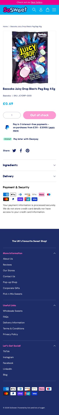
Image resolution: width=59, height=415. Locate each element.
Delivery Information (14, 322)
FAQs (5, 316)
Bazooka (7, 95)
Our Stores (9, 270)
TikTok (6, 351)
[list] (29, 57)
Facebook (8, 363)
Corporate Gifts (11, 288)
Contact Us (9, 276)
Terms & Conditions (13, 328)
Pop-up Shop (10, 282)
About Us (8, 258)
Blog (5, 374)
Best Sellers (36, 2)
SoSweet (13, 408)
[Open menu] (54, 10)
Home (5, 26)
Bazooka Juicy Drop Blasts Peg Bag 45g (26, 26)
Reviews (7, 264)
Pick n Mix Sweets (12, 293)
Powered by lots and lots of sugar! (31, 408)
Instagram (8, 357)
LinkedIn (7, 368)
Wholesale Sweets (13, 310)
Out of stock (39, 115)
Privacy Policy (10, 334)
